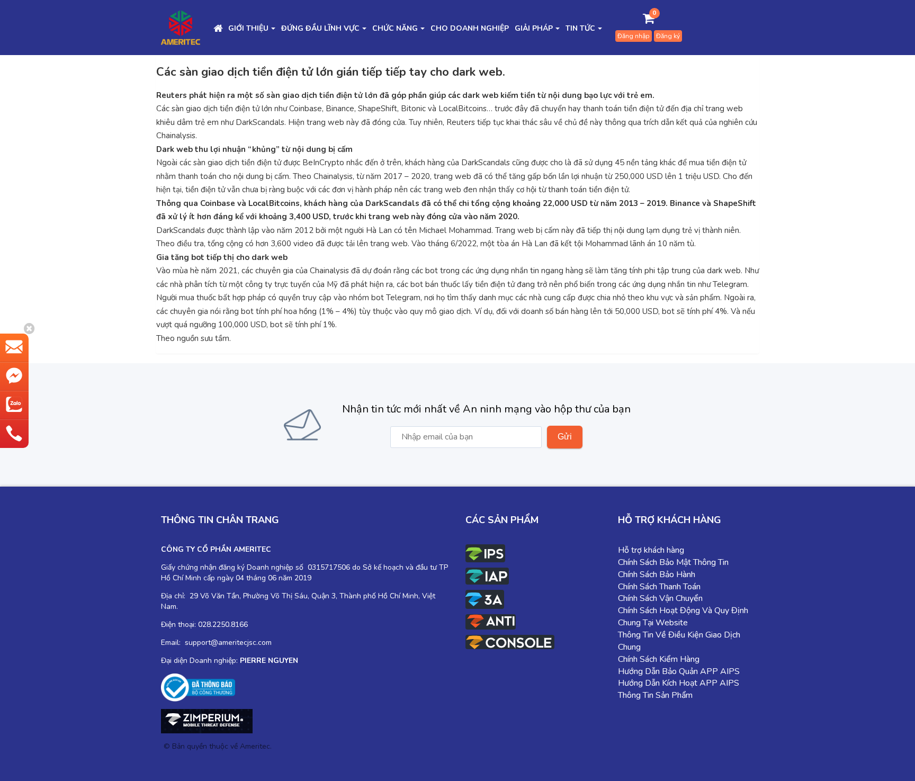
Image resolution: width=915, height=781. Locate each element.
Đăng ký (668, 36)
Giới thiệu (248, 28)
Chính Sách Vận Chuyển (660, 598)
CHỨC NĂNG (395, 28)
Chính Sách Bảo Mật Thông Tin (673, 562)
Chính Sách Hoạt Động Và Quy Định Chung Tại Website (683, 617)
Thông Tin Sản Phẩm (655, 695)
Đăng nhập (633, 36)
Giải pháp (534, 28)
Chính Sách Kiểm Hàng (658, 659)
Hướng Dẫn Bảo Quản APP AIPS (679, 671)
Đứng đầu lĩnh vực (320, 28)
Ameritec (255, 746)
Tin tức (580, 28)
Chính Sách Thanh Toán (659, 587)
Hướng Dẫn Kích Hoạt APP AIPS (678, 683)
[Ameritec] (180, 27)
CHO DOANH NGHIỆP (469, 28)
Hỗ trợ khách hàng (651, 550)
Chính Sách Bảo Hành (656, 574)
